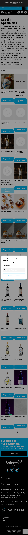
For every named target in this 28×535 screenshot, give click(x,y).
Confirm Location (14, 276)
